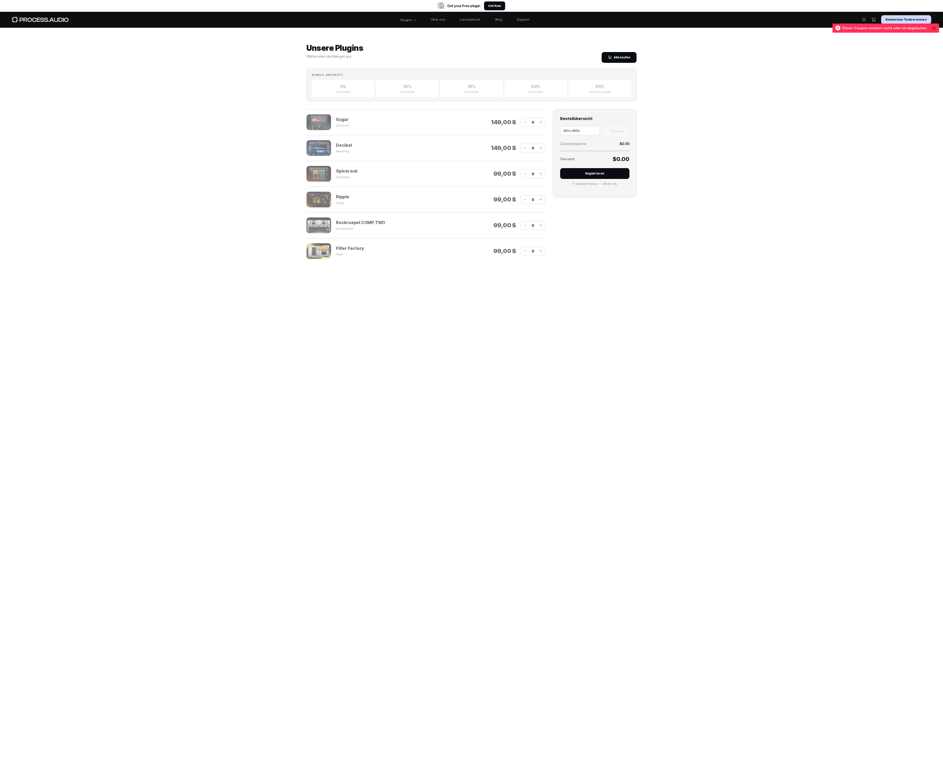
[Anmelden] (863, 19)
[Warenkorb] (873, 19)
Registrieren (594, 173)
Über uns (438, 19)
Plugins (406, 20)
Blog (498, 19)
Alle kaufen (622, 57)
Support (523, 19)
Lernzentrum (470, 19)
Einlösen (616, 131)
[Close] (934, 28)
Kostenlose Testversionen (906, 19)
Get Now (494, 6)
